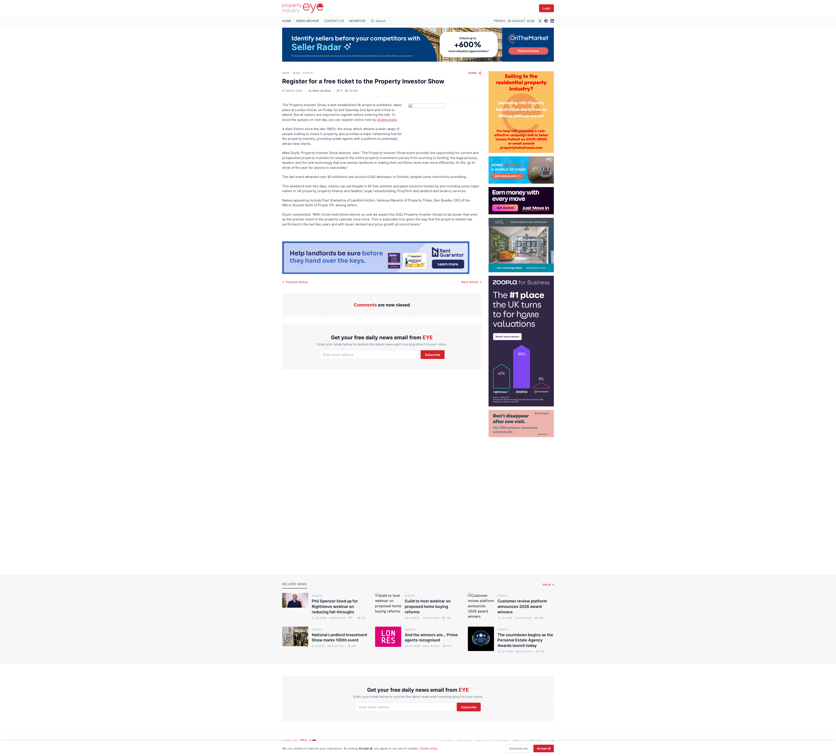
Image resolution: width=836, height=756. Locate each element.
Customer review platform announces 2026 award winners (522, 606)
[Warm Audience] (521, 423)
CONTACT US (334, 21)
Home (286, 72)
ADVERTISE (357, 21)
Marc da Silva (321, 90)
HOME (286, 21)
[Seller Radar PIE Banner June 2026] (418, 45)
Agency (410, 629)
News (296, 72)
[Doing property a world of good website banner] (521, 170)
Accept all (543, 748)
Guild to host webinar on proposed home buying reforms (428, 606)
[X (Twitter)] (540, 21)
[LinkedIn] (552, 21)
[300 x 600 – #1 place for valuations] (521, 341)
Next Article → (471, 282)
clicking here (387, 120)
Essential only (518, 748)
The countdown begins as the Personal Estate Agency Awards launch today (525, 640)
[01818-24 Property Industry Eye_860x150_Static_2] (382, 257)
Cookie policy (429, 748)
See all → (548, 584)
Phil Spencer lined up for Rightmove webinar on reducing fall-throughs (335, 606)
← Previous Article (295, 282)
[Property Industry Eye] (303, 8)
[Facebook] (546, 21)
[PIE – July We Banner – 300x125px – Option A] (521, 200)
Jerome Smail (337, 617)
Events (308, 72)
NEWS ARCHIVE (307, 21)
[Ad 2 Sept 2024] (521, 112)
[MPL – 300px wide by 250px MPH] (521, 245)
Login (546, 8)
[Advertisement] (521, 502)
